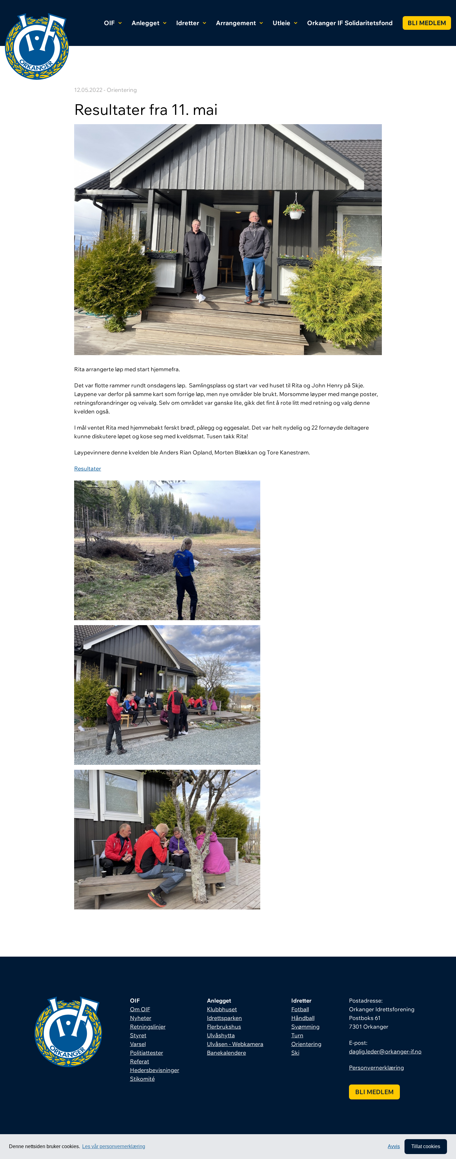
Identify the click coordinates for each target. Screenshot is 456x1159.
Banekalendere (226, 1052)
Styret (138, 1035)
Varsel (138, 1044)
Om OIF (140, 1009)
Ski (295, 1052)
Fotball (300, 1009)
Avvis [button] (394, 1146)
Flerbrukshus (224, 1026)
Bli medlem (427, 23)
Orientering (306, 1044)
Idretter (187, 23)
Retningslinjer (148, 1026)
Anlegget (145, 23)
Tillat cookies (425, 1146)
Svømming (305, 1026)
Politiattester (146, 1052)
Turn (297, 1035)
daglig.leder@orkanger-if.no (385, 1051)
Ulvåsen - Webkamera (235, 1044)
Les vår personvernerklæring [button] (113, 1146)
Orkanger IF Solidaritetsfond (350, 23)
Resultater (87, 468)
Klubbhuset (222, 1009)
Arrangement (236, 23)
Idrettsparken (224, 1017)
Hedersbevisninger (154, 1070)
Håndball (303, 1017)
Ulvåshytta (221, 1035)
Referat (139, 1061)
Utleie (281, 23)
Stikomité (142, 1078)
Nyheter (140, 1017)
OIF (109, 23)
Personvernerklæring (376, 1067)
